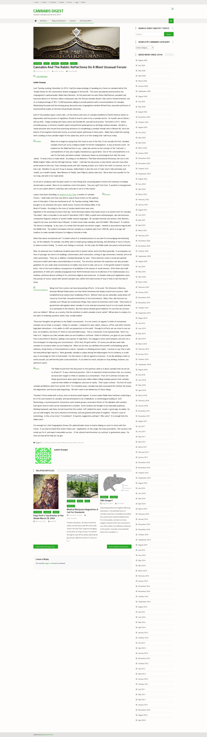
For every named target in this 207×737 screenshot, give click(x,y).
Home (37, 2)
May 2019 (142, 333)
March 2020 (142, 282)
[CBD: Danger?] (116, 484)
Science (69, 2)
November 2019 (144, 302)
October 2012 (143, 663)
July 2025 (141, 101)
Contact (73, 20)
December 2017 (144, 411)
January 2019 (143, 354)
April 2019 (142, 338)
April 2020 (142, 277)
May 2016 (142, 498)
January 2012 (143, 679)
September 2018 (144, 364)
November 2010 (144, 710)
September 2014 (144, 601)
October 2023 (143, 122)
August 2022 (142, 179)
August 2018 (142, 369)
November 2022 (144, 163)
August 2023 (142, 127)
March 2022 (142, 194)
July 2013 (141, 643)
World (83, 2)
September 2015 (144, 539)
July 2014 (141, 612)
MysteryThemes (47, 734)
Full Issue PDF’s (86, 20)
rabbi (75, 442)
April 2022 (142, 189)
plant (71, 442)
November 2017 (144, 416)
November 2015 (144, 529)
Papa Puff (53, 521)
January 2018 (143, 405)
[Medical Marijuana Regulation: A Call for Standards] (82, 486)
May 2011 (142, 694)
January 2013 (143, 653)
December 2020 (144, 240)
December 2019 (144, 297)
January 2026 (143, 86)
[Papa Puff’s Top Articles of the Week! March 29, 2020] (49, 491)
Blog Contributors (59, 20)
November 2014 (144, 591)
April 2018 (142, 390)
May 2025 (142, 106)
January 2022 (143, 204)
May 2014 (142, 622)
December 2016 (144, 462)
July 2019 (141, 323)
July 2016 (141, 488)
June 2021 (142, 215)
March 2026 (142, 81)
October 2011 (143, 684)
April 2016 (142, 503)
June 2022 (142, 184)
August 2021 (142, 209)
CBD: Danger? (106, 500)
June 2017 (142, 431)
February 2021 (143, 235)
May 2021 (142, 220)
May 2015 (142, 560)
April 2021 (142, 225)
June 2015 (142, 555)
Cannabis (52, 442)
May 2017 (142, 436)
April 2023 (142, 142)
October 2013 (143, 637)
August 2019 (142, 318)
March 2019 (142, 344)
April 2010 (142, 720)
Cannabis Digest (48, 11)
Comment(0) (72, 71)
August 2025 (142, 96)
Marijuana (65, 442)
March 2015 (142, 570)
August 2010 (142, 715)
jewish (59, 442)
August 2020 (142, 261)
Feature (44, 2)
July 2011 (141, 689)
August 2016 (142, 483)
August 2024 (142, 112)
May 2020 (142, 271)
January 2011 (143, 704)
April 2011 (142, 699)
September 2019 (144, 313)
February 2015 (143, 576)
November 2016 (144, 467)
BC (42, 442)
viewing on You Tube (68, 194)
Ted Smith (120, 503)
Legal (76, 2)
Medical (64, 63)
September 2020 (144, 256)
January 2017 (143, 457)
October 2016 (143, 472)
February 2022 (143, 199)
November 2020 (144, 246)
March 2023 (142, 148)
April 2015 (142, 565)
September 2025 (144, 91)
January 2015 (143, 581)
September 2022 (144, 173)
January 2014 (143, 632)
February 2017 (143, 452)
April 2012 (142, 673)
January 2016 (143, 519)
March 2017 (142, 447)
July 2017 (141, 426)
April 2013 (142, 648)
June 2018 (142, 380)
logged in (48, 563)
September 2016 (144, 478)
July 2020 (141, 266)
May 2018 (142, 385)
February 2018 (143, 400)
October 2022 (143, 168)
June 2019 (142, 328)
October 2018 (143, 359)
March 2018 (142, 395)
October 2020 (143, 251)
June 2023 (142, 132)
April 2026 (142, 75)
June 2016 (142, 493)
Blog (46, 63)
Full (87, 501)
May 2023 (142, 137)
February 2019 (143, 349)
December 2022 (144, 158)
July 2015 (141, 550)
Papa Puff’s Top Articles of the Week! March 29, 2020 (48, 517)
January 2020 (143, 292)
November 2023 (144, 117)
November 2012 (144, 658)
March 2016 (142, 509)
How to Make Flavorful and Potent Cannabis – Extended (120, 546)
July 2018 (141, 374)
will (79, 442)
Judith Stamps (59, 71)
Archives (43, 20)
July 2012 (141, 668)
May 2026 (142, 70)
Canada (61, 2)
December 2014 (144, 586)
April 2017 (142, 441)
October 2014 (143, 596)
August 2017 (142, 421)
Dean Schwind (71, 518)
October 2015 (143, 534)
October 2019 (143, 307)
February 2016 (143, 514)
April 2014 (142, 627)
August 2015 (142, 545)
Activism (38, 63)
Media (56, 512)
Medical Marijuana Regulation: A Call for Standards (82, 511)
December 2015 (144, 524)
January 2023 (143, 153)
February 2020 (143, 287)
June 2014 (142, 617)
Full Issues (53, 2)
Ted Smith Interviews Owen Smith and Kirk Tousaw (47, 546)
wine (82, 442)
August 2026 (142, 60)
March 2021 (142, 230)
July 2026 (141, 65)
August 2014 (142, 606)
